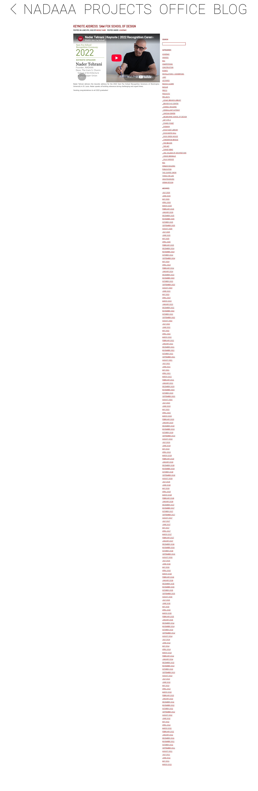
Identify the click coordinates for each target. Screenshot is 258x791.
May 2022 (165, 330)
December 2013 (168, 662)
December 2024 (168, 248)
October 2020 (167, 393)
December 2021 (168, 347)
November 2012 (168, 705)
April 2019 (166, 452)
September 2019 (168, 436)
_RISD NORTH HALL (169, 133)
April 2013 (166, 689)
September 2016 (168, 554)
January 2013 (167, 698)
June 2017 (166, 524)
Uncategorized (168, 179)
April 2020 (166, 413)
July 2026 (166, 192)
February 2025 (168, 245)
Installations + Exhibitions (173, 74)
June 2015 (166, 603)
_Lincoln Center (168, 113)
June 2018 (166, 485)
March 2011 (167, 764)
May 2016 (165, 567)
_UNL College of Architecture (174, 153)
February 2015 (168, 616)
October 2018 (167, 472)
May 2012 (165, 721)
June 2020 (166, 406)
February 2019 (168, 459)
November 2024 (168, 252)
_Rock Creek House (170, 136)
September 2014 (168, 633)
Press (164, 90)
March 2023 (167, 301)
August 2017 (167, 518)
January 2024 (167, 271)
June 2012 (166, 718)
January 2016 (167, 580)
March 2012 (167, 728)
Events (165, 70)
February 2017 (168, 537)
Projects (166, 97)
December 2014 (168, 623)
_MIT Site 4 (166, 120)
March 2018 (167, 495)
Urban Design (167, 182)
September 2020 (168, 396)
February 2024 (168, 268)
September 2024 (168, 258)
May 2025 (165, 238)
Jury (164, 77)
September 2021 (168, 357)
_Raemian (166, 126)
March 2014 (167, 652)
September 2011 (168, 748)
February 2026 (168, 209)
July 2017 (166, 521)
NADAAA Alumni (168, 84)
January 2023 (167, 304)
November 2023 (168, 278)
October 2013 (167, 669)
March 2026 (167, 206)
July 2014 (166, 639)
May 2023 (165, 294)
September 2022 (168, 317)
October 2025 (167, 222)
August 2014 (167, 636)
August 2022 (167, 321)
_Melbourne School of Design (174, 116)
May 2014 (165, 646)
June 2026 (166, 196)
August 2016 (167, 557)
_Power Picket (168, 123)
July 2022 (166, 324)
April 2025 (166, 242)
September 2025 (168, 225)
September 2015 (168, 593)
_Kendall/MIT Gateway (171, 110)
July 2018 (166, 482)
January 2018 (167, 501)
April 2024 (166, 265)
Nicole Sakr (101, 30)
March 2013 (167, 692)
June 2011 (166, 758)
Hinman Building (168, 166)
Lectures (166, 80)
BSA (163, 61)
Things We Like (168, 176)
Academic (122, 30)
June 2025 (166, 235)
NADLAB (165, 87)
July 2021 (166, 363)
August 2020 (167, 399)
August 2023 (167, 288)
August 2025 (167, 229)
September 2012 (168, 712)
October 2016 (167, 551)
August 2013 (167, 675)
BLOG (230, 9)
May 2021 (165, 370)
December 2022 (168, 307)
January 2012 (167, 735)
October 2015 (167, 590)
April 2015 (166, 610)
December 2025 (168, 215)
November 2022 (168, 311)
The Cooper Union (169, 172)
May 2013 (165, 685)
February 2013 (168, 695)
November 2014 (168, 626)
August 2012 (167, 715)
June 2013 (166, 682)
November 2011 (168, 741)
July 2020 (166, 403)
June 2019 (166, 445)
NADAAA (49, 9)
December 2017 (168, 505)
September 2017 (168, 514)
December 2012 (168, 702)
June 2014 (166, 643)
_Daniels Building (169, 107)
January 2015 (167, 620)
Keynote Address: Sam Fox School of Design (104, 26)
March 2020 (167, 416)
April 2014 (166, 649)
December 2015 (168, 583)
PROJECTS (118, 9)
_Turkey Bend (167, 149)
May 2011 (165, 761)
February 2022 (168, 340)
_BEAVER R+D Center (170, 103)
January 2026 (167, 212)
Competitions (167, 64)
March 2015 (167, 613)
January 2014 (167, 659)
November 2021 (168, 350)
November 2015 (168, 587)
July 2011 (166, 754)
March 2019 (167, 455)
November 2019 (168, 429)
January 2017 (167, 541)
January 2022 (167, 344)
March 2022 (167, 337)
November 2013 (168, 666)
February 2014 (168, 656)
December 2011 (168, 738)
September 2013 (168, 672)
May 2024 (165, 261)
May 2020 (165, 409)
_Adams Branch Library (171, 100)
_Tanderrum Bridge (170, 139)
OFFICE (182, 9)
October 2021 (167, 353)
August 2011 (167, 751)
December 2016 (168, 544)
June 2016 (166, 564)
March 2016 (167, 574)
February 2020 (168, 419)
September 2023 (168, 284)
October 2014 (167, 629)
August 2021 (167, 360)
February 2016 (168, 577)
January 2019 (167, 462)
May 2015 (165, 606)
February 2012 (168, 731)
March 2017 (167, 534)
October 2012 (167, 708)
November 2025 (168, 219)
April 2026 (166, 202)
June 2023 (166, 291)
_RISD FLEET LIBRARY (170, 130)
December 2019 (168, 426)
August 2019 (167, 439)
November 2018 (168, 468)
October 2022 (167, 314)
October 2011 (167, 744)
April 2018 (166, 491)
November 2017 (168, 508)
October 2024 (167, 255)
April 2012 (166, 725)
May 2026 (165, 199)
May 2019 (165, 449)
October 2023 (167, 281)
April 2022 (166, 334)
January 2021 (167, 383)
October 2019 (167, 432)
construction (167, 67)
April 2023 (166, 298)
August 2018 (167, 478)
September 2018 (168, 475)
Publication (166, 169)
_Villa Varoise (168, 159)
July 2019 (166, 442)
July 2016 (166, 560)
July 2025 (166, 232)
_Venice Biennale (169, 156)
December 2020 (168, 386)
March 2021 (167, 376)
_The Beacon (167, 143)
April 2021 (166, 373)
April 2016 (166, 570)
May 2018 (165, 488)
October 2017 (167, 511)
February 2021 (168, 380)
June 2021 (166, 367)
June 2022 (166, 327)
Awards (165, 57)
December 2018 (168, 465)
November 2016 (168, 547)
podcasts (166, 93)
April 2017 (166, 531)
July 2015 (166, 600)
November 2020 (168, 390)
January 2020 (167, 422)
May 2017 (165, 528)
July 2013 (166, 679)
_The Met (165, 146)
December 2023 (168, 275)
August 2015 (167, 597)
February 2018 (168, 498)
